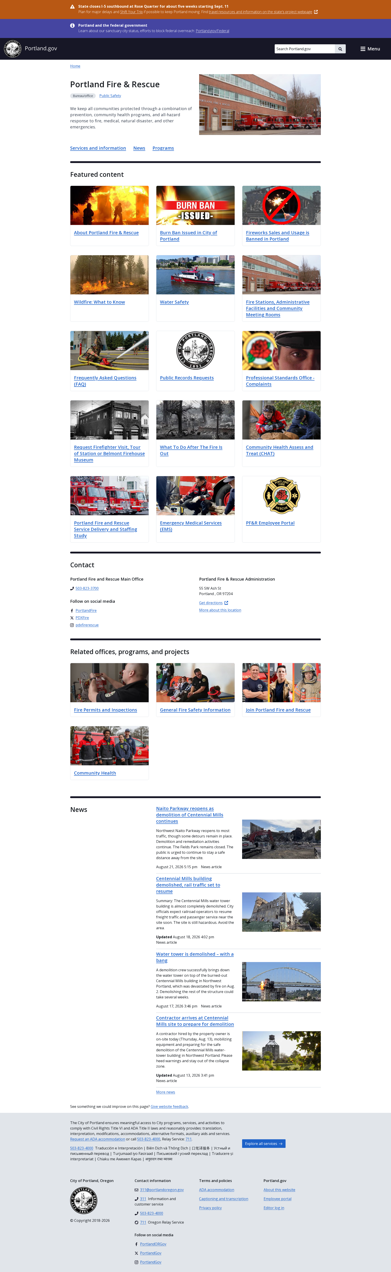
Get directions (211, 602)
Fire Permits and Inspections (105, 710)
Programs (163, 148)
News (139, 148)
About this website (279, 1189)
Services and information (98, 148)
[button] (370, 49)
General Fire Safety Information (195, 710)
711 (189, 1139)
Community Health (95, 773)
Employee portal (277, 1198)
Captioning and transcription (223, 1198)
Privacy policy (210, 1207)
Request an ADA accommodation (97, 1139)
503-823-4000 (148, 1139)
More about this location (220, 610)
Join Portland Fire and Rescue (278, 710)
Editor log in (274, 1207)
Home (75, 66)
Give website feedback (169, 1106)
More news (165, 1092)
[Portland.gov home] (30, 49)
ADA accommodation (216, 1189)
